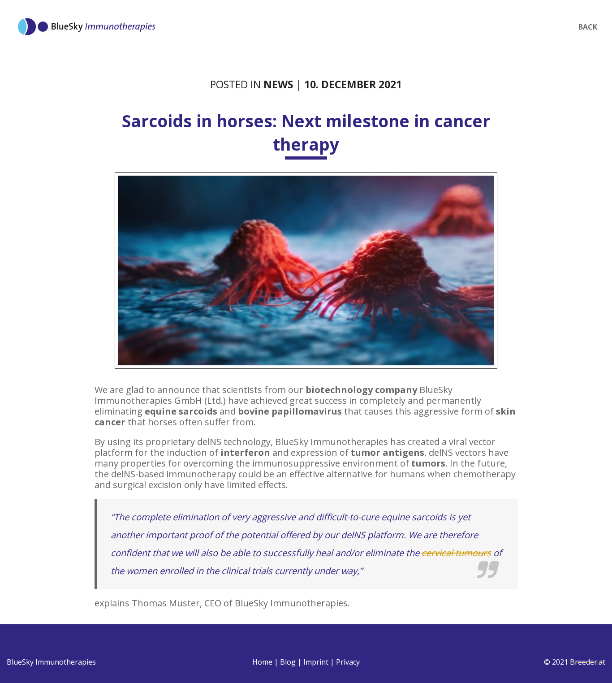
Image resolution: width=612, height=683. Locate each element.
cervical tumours (456, 553)
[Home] (86, 20)
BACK (587, 27)
